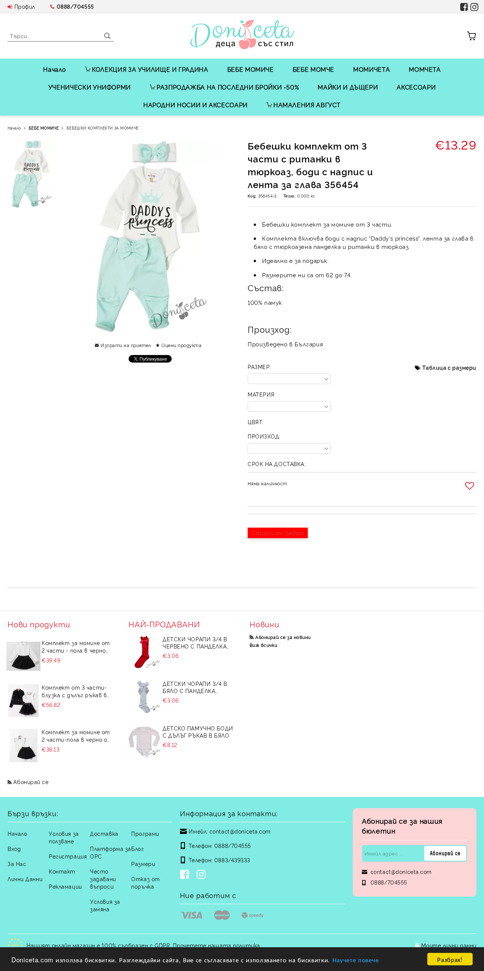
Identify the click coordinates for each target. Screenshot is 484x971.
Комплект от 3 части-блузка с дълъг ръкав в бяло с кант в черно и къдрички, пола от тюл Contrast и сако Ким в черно (74, 691)
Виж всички (264, 645)
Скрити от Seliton (277, 532)
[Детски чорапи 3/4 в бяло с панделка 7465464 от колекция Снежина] (144, 697)
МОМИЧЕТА (371, 69)
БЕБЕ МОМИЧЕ (250, 69)
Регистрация (68, 856)
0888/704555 (75, 6)
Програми (145, 833)
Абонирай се (30, 781)
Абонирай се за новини (282, 637)
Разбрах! (449, 959)
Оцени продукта (181, 345)
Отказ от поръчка (145, 882)
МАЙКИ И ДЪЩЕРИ (348, 87)
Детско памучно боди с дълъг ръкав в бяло (198, 731)
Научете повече (355, 959)
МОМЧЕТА (425, 69)
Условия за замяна (105, 905)
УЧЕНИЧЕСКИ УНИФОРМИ (89, 87)
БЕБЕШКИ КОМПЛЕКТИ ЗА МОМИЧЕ (103, 127)
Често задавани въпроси (103, 879)
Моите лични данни (448, 945)
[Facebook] (186, 875)
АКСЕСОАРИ (416, 87)
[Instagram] (203, 875)
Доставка (104, 833)
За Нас (17, 863)
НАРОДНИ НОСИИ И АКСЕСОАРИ (195, 104)
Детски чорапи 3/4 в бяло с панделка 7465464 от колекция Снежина (195, 687)
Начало (54, 69)
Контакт (62, 871)
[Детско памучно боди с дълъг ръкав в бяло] (144, 741)
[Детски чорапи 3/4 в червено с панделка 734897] (144, 652)
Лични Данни (25, 878)
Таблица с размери (449, 367)
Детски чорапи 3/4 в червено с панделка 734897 (195, 642)
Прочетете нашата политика (216, 945)
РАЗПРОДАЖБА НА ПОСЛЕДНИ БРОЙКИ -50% (228, 87)
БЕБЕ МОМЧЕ (313, 69)
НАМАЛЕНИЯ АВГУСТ (307, 104)
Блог (137, 848)
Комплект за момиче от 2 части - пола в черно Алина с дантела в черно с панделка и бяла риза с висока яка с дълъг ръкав (77, 646)
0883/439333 (232, 859)
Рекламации (65, 886)
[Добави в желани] (470, 485)
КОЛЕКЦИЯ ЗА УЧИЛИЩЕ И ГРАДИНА (150, 69)
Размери (143, 863)
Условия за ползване (64, 837)
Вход (14, 848)
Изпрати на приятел (126, 345)
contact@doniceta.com (240, 831)
